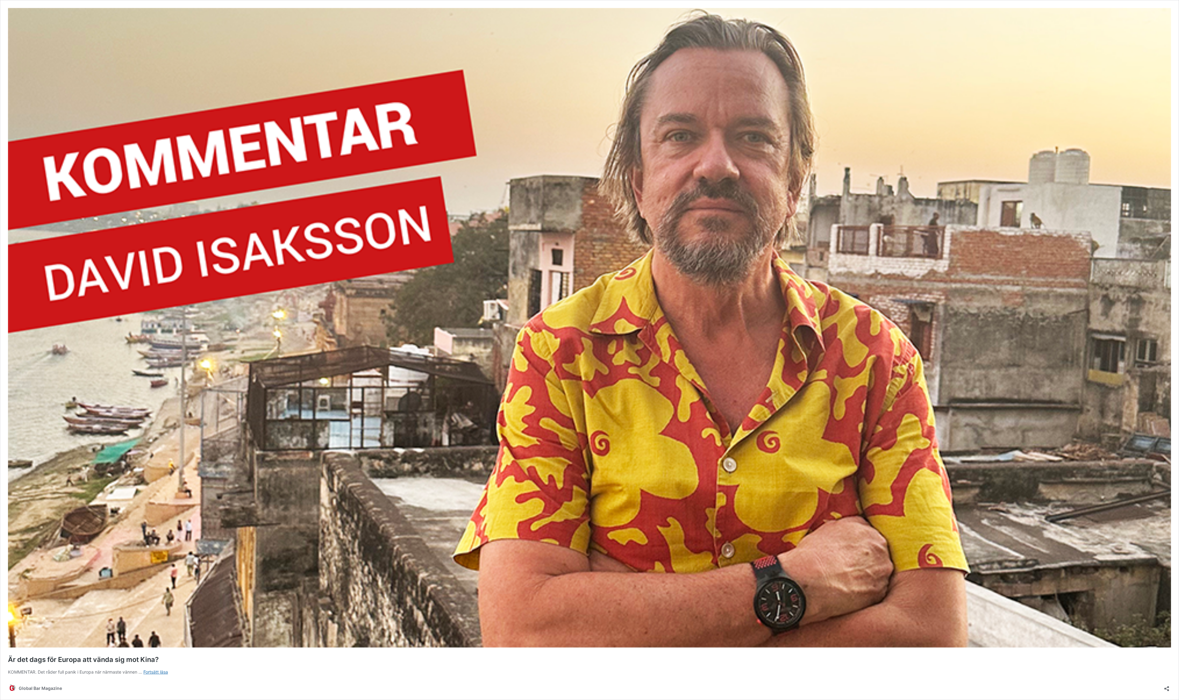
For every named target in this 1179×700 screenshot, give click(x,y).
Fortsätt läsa (155, 672)
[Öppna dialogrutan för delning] (1166, 686)
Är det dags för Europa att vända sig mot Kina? (83, 659)
